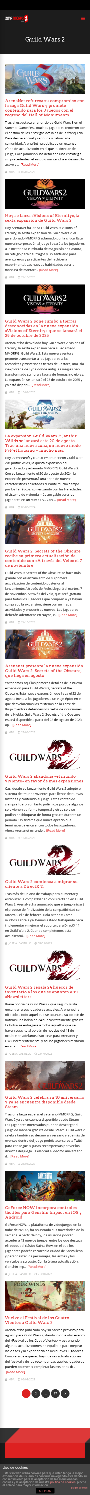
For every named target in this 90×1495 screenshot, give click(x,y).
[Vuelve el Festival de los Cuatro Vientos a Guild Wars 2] (45, 1309)
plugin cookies (79, 1487)
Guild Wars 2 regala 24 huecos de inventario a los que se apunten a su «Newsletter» (41, 992)
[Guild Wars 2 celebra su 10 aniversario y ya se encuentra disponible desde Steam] (45, 1089)
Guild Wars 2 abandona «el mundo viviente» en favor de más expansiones (44, 778)
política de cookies (63, 1482)
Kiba (11, 172)
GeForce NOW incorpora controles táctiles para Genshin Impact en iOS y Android (43, 1212)
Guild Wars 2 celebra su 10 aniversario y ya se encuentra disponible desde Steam (44, 1102)
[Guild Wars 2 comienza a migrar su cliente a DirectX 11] (45, 873)
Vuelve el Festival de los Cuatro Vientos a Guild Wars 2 (37, 1320)
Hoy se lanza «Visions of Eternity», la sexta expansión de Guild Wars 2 (42, 218)
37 (55, 1393)
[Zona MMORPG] (16, 21)
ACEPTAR (45, 1490)
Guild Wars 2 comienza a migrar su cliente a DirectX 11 (41, 884)
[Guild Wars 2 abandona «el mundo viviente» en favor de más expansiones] (45, 768)
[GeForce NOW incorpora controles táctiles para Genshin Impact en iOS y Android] (45, 1199)
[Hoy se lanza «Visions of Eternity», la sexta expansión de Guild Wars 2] (45, 207)
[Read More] (30, 164)
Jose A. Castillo (19, 943)
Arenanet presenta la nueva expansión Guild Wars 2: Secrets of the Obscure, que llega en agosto (44, 671)
